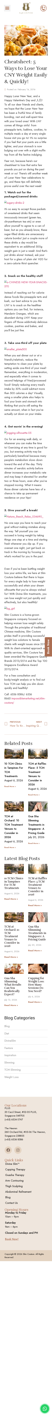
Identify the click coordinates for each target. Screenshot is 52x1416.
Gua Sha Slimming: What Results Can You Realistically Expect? (12, 986)
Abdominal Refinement (18, 1192)
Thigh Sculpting (14, 1186)
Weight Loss (11, 1077)
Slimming (9, 1062)
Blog (7, 1026)
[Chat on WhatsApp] (44, 1408)
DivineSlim (10, 1041)
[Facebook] (8, 1150)
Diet (6, 1033)
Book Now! (11, 1239)
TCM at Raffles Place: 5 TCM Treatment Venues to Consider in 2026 (37, 774)
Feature (8, 1048)
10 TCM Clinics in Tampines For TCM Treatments (13, 883)
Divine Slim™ (12, 1164)
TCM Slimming (12, 1070)
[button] (7, 8)
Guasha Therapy (14, 1175)
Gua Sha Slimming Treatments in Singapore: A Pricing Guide (36, 824)
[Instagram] (18, 1150)
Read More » (10, 786)
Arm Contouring (14, 1181)
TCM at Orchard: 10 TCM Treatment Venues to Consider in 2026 (13, 826)
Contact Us (11, 1203)
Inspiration (10, 1055)
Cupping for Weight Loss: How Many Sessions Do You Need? (36, 985)
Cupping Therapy (15, 1169)
